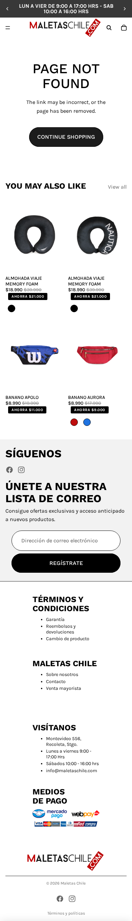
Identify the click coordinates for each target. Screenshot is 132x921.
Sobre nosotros (62, 674)
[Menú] (8, 27)
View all (117, 187)
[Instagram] (21, 470)
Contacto (56, 681)
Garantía (55, 619)
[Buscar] (109, 27)
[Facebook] (9, 470)
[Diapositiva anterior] (7, 8)
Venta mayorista (63, 688)
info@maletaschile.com (71, 771)
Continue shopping (66, 137)
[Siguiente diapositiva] (124, 8)
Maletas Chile (73, 883)
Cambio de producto (67, 639)
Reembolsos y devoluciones (61, 629)
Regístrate (66, 563)
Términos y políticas (66, 913)
